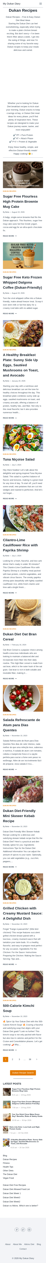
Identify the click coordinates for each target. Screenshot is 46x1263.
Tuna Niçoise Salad (19, 459)
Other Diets (8, 1170)
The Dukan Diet (10, 1174)
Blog (5, 1155)
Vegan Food (8, 1178)
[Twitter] (23, 1230)
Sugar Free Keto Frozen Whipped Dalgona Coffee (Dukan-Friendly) (22, 282)
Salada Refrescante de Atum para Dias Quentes (21, 725)
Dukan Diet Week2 (11, 1202)
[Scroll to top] (39, 1259)
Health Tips (8, 1167)
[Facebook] (17, 1230)
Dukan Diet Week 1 (12, 1193)
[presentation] (23, 175)
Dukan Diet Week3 (11, 1197)
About (7, 1244)
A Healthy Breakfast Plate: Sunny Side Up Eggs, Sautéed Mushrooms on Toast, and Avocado (21, 365)
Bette (7, 212)
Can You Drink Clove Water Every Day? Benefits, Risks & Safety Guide (27, 1115)
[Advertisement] (23, 77)
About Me (17, 1244)
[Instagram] (29, 1230)
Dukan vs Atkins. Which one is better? (20, 1206)
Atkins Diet (29, 1244)
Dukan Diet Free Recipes (14, 1185)
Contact (23, 1249)
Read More (10, 236)
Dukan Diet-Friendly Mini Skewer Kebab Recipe (19, 816)
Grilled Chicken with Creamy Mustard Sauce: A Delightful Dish (22, 913)
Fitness (6, 1163)
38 (30, 1059)
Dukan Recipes (9, 191)
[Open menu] (40, 3)
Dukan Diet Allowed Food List (16, 1189)
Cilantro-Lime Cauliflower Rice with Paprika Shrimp (20, 545)
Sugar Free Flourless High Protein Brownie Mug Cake (20, 202)
